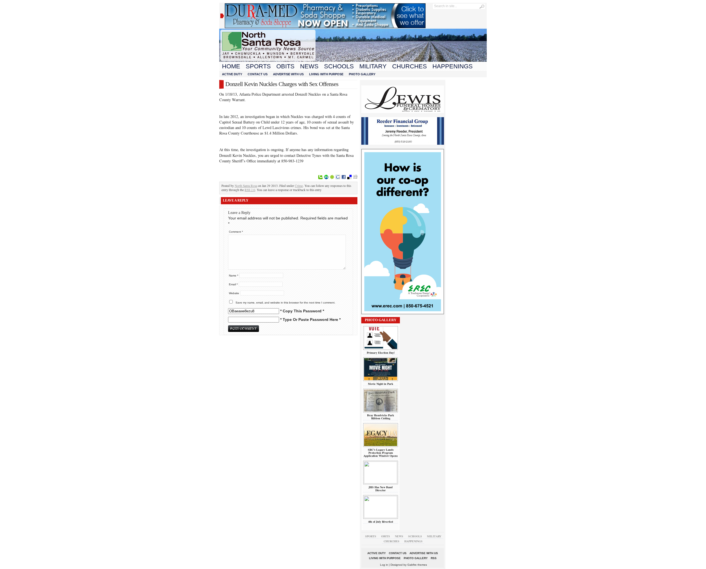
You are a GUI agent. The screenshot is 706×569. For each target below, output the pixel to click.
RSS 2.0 (250, 190)
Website (234, 293)
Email (233, 284)
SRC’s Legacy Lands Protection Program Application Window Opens (380, 452)
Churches (409, 66)
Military (373, 66)
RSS (434, 558)
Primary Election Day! (381, 352)
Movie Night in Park (380, 384)
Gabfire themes (417, 564)
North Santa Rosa (246, 186)
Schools (339, 66)
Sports (258, 66)
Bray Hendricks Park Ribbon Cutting (380, 416)
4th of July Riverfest (380, 521)
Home (231, 66)
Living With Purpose (326, 74)
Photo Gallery (362, 74)
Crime (299, 186)
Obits (285, 66)
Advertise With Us (288, 74)
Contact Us (258, 74)
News (309, 66)
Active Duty (232, 74)
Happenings (452, 66)
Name (233, 275)
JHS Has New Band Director (380, 488)
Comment (236, 231)
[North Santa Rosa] (353, 60)
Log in (384, 564)
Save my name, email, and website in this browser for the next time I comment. (285, 302)
